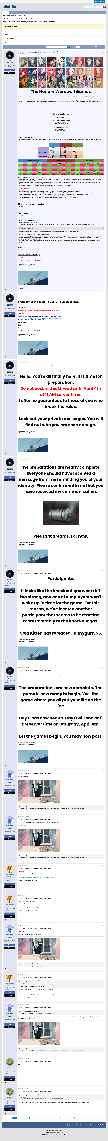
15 (76, 1118)
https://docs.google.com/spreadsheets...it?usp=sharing (39, 877)
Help (68, 1125)
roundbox (27, 261)
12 (62, 1118)
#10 (103, 895)
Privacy (82, 1125)
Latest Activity (9, 38)
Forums (5, 13)
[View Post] (38, 981)
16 (81, 1118)
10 (53, 1118)
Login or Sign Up (99, 1)
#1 (103, 52)
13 (67, 1118)
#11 (103, 925)
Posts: (6, 67)
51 (85, 1118)
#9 (103, 865)
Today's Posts (21, 15)
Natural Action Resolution (32, 222)
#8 (103, 816)
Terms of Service (91, 1125)
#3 (103, 362)
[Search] (104, 7)
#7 (103, 770)
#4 (103, 459)
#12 (103, 974)
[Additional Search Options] (102, 7)
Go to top (101, 1125)
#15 (103, 1088)
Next (102, 1118)
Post (11, 73)
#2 (103, 295)
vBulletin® (53, 1132)
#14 (102, 1058)
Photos (7, 43)
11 (57, 1118)
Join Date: (7, 65)
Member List (6, 15)
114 (96, 1118)
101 (91, 1118)
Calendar (13, 15)
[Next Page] (90, 47)
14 (71, 1118)
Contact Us (75, 1125)
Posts (7, 34)
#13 (103, 1004)
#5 (103, 570)
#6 (103, 667)
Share (10, 70)
